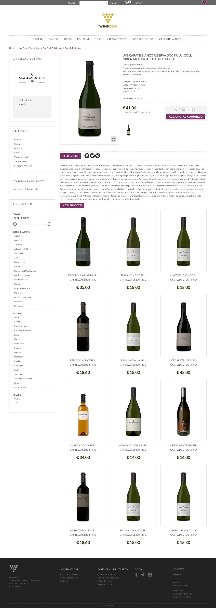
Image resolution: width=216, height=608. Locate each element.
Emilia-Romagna (21, 326)
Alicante (18, 244)
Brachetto (18, 306)
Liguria (17, 339)
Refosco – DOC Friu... (83, 360)
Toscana (18, 374)
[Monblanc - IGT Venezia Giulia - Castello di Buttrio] (133, 412)
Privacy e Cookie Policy (70, 574)
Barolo (17, 284)
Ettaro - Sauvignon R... (83, 275)
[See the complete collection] (32, 77)
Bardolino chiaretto (23, 275)
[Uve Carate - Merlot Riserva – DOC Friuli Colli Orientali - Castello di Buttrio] (183, 327)
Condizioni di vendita (107, 574)
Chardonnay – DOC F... (183, 530)
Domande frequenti (69, 577)
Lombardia (19, 343)
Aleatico (18, 240)
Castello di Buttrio (83, 279)
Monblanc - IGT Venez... (133, 445)
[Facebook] (87, 155)
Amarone (18, 253)
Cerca (113, 3)
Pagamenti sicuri (105, 584)
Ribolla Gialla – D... (133, 360)
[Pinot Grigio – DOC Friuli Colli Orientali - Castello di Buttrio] (183, 242)
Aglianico (18, 235)
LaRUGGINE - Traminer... (183, 445)
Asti (16, 257)
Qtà (177, 109)
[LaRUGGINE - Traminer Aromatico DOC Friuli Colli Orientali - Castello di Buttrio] (183, 412)
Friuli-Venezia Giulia (23, 330)
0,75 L (17, 398)
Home (12, 48)
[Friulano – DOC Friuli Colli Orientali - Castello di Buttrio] (133, 242)
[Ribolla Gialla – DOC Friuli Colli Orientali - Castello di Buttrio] (133, 327)
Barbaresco (19, 262)
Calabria (18, 321)
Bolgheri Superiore (22, 297)
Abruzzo (18, 317)
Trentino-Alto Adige (23, 378)
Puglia (17, 361)
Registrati (64, 581)
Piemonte (18, 356)
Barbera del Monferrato (25, 271)
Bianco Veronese (22, 288)
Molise (17, 352)
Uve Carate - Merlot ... (183, 360)
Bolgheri (18, 293)
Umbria (17, 383)
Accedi (71, 3)
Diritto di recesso (105, 581)
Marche (17, 348)
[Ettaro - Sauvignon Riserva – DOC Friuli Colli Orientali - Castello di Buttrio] (83, 242)
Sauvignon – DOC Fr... (133, 530)
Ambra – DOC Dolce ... (83, 445)
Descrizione (70, 156)
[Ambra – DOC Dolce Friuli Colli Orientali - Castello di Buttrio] (83, 412)
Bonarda (18, 301)
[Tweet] (92, 155)
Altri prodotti (72, 205)
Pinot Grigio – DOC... (183, 275)
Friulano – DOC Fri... (133, 275)
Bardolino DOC (21, 279)
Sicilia (16, 370)
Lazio (16, 335)
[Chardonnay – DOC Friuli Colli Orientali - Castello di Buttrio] (183, 497)
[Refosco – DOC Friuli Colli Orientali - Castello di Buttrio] (83, 327)
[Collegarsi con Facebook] (21, 111)
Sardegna (18, 365)
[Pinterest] (97, 155)
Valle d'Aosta (20, 387)
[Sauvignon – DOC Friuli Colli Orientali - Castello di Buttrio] (133, 497)
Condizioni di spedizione (109, 577)
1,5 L (16, 403)
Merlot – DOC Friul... (83, 530)
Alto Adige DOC (21, 249)
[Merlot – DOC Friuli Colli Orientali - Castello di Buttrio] (83, 497)
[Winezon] (108, 21)
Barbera (18, 266)
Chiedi (22, 104)
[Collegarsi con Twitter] (28, 111)
